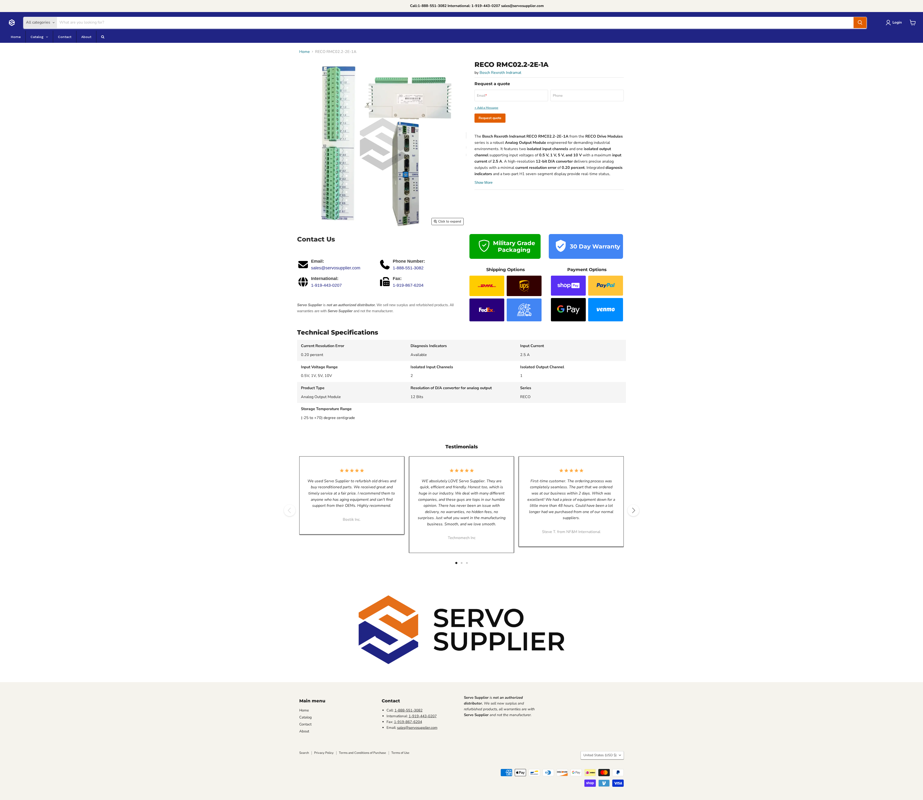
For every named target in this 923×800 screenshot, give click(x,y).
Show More (483, 182)
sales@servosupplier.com (335, 268)
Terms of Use (400, 753)
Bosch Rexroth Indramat (500, 72)
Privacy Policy (324, 753)
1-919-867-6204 (408, 285)
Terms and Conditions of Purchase (362, 753)
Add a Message (487, 108)
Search (304, 753)
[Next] (633, 510)
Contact (305, 724)
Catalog (305, 717)
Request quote (490, 118)
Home (304, 52)
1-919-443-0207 (326, 285)
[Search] (860, 22)
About (304, 731)
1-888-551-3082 (408, 268)
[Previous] (289, 510)
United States (600, 755)
